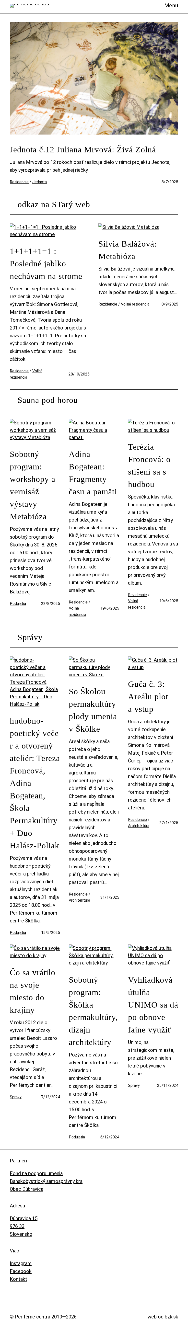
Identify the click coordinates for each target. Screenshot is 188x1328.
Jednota (39, 182)
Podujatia (18, 603)
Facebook (21, 1271)
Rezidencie (19, 182)
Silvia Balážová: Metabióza (127, 250)
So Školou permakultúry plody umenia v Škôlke (93, 710)
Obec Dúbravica (26, 1189)
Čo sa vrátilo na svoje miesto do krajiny (32, 991)
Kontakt (18, 1279)
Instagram (21, 1263)
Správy (30, 637)
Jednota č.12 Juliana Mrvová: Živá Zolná (83, 149)
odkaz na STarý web (54, 204)
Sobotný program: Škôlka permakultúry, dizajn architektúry (93, 1011)
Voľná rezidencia (135, 304)
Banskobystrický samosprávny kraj (46, 1181)
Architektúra (79, 900)
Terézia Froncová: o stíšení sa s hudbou (149, 465)
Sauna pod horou (48, 400)
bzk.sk (171, 1317)
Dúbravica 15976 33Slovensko (23, 1226)
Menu (171, 5)
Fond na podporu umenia (36, 1173)
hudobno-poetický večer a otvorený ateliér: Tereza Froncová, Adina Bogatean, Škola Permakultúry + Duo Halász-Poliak (35, 783)
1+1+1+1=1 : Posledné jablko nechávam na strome (46, 264)
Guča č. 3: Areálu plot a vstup (148, 697)
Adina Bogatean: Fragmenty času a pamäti (93, 473)
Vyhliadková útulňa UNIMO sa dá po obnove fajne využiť (153, 1004)
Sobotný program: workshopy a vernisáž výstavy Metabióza (32, 485)
